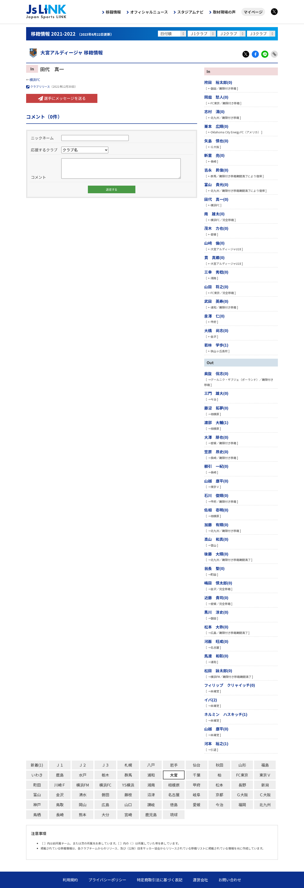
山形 (242, 765)
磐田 (105, 794)
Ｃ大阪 (265, 794)
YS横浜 (128, 785)
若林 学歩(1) (216, 345)
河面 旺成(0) (216, 641)
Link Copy (274, 54)
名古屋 (174, 794)
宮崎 (128, 814)
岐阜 (196, 794)
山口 (128, 804)
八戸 (151, 765)
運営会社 (200, 880)
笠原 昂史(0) (216, 451)
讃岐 (151, 804)
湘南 (151, 785)
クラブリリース (39, 86)
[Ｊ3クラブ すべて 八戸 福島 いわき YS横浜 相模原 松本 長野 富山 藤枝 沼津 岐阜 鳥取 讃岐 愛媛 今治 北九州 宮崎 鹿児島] (262, 34)
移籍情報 (113, 12)
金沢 (60, 794)
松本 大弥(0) (216, 627)
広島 (105, 804)
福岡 (242, 804)
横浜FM (82, 785)
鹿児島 (151, 814)
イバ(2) (210, 700)
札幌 (128, 765)
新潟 (265, 785)
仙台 (196, 765)
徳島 (174, 804)
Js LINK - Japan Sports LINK (46, 12)
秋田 (219, 765)
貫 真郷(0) (214, 257)
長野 (242, 785)
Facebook (255, 54)
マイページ (253, 12)
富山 (37, 794)
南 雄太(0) (214, 214)
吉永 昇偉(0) (216, 170)
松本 (219, 785)
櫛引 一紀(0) (216, 466)
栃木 (105, 775)
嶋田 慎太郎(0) (218, 583)
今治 (219, 804)
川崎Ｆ (60, 785)
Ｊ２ (82, 765)
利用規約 (70, 880)
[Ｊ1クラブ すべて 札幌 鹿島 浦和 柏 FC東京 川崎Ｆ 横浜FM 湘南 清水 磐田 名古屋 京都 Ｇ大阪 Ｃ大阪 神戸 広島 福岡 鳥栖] (202, 34)
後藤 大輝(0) (216, 554)
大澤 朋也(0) (216, 437)
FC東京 (242, 775)
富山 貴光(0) (216, 184)
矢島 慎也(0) (216, 141)
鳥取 (60, 804)
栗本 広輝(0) (216, 126)
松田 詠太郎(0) (218, 670)
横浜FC (34, 79)
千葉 (196, 775)
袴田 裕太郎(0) (218, 82)
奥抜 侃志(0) (216, 373)
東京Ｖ (265, 775)
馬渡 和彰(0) (216, 656)
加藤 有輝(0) (216, 524)
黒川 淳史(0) (216, 612)
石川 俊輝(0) (216, 495)
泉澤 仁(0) (214, 316)
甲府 (196, 785)
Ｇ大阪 (242, 794)
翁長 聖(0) (214, 568)
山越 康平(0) (216, 481)
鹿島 (60, 775)
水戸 (82, 775)
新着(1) (37, 765)
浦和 (151, 775)
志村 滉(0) (214, 111)
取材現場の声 (224, 12)
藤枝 (128, 794)
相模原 (174, 785)
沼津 (151, 794)
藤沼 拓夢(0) (216, 408)
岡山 (82, 804)
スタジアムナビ (190, 12)
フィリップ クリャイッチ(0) (229, 685)
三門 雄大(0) (216, 393)
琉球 (174, 814)
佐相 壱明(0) (216, 510)
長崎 (60, 814)
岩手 (174, 765)
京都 (219, 794)
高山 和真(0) (216, 539)
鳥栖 (37, 814)
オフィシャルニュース (149, 12)
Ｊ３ (105, 765)
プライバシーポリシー (107, 880)
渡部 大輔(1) (216, 422)
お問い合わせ (229, 880)
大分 (105, 814)
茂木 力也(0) (216, 228)
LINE (264, 54)
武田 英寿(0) (216, 301)
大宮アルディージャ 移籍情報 (71, 52)
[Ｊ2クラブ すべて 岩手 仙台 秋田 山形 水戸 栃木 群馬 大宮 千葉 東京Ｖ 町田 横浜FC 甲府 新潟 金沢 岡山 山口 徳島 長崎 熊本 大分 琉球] (232, 34)
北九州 (265, 804)
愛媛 (196, 804)
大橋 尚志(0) (216, 330)
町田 (37, 785)
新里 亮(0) (214, 155)
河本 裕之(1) (216, 743)
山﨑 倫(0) (214, 243)
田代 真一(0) (216, 199)
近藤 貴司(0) (216, 597)
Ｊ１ (60, 765)
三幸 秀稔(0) (216, 272)
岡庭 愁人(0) (216, 97)
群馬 (128, 775)
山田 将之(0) (216, 287)
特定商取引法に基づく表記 (159, 880)
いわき (37, 775)
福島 (265, 765)
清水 (82, 794)
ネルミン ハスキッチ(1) (225, 714)
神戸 (37, 804)
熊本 (82, 814)
